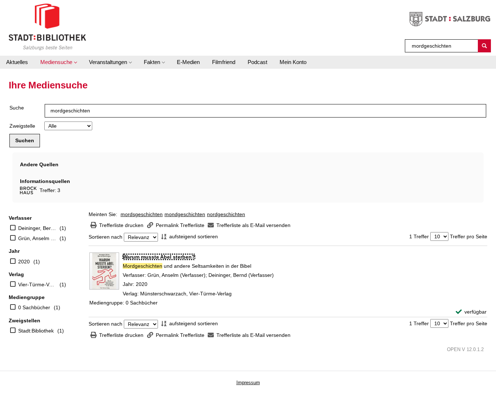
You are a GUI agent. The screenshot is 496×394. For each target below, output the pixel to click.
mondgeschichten (184, 214)
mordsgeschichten (142, 214)
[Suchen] (484, 45)
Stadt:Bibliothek (36, 331)
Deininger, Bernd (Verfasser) (37, 228)
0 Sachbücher (34, 307)
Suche (16, 108)
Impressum (248, 382)
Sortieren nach (105, 237)
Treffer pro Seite (468, 236)
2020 (24, 261)
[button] (58, 62)
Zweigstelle (22, 126)
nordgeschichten (226, 214)
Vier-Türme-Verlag (37, 284)
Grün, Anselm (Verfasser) (37, 238)
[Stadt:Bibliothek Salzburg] (47, 26)
